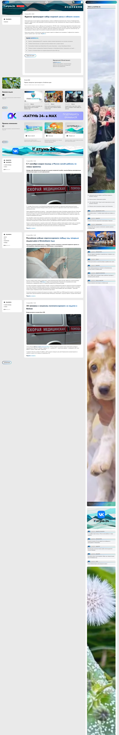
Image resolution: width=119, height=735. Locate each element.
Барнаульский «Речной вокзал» (61, 60)
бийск (5, 306)
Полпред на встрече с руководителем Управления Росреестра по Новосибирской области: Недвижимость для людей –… (52, 48)
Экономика (102, 273)
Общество (32, 104)
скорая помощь (7, 165)
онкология (6, 240)
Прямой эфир (21, 6)
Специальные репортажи (50, 91)
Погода (97, 280)
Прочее (97, 259)
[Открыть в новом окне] (70, 7)
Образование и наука (100, 210)
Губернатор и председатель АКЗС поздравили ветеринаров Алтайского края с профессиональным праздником (100, 504)
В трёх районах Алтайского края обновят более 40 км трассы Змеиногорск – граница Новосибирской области (49, 46)
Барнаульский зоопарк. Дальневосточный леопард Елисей (61, 65)
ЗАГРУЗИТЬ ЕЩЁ (7, 362)
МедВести (43, 33)
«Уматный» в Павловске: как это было (96, 191)
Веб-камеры (32, 2)
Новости (13, 2)
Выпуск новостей (31, 135)
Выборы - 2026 (40, 2)
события (6, 21)
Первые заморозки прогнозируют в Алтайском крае (37, 82)
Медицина (102, 531)
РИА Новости (43, 281)
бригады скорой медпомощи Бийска (42, 346)
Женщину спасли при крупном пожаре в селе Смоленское (101, 206)
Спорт (97, 561)
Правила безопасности (29, 91)
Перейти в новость (31, 228)
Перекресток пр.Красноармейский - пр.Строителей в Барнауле (62, 63)
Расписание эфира (94, 248)
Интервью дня (68, 91)
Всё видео (5, 107)
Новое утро (50, 135)
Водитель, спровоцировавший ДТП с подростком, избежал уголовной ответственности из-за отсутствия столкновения (50, 41)
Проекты (18, 2)
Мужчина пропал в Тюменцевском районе (97, 199)
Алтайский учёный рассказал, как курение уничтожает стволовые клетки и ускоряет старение (46, 43)
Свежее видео (7, 92)
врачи (5, 166)
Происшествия (99, 224)
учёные (5, 242)
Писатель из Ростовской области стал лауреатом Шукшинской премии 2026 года (43, 50)
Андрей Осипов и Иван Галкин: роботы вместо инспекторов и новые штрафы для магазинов (73, 107)
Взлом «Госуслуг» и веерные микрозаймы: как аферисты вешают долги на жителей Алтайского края (33, 107)
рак (5, 238)
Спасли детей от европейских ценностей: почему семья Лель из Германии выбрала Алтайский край (53, 107)
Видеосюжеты (25, 2)
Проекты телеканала (9, 123)
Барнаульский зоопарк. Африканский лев (59, 66)
